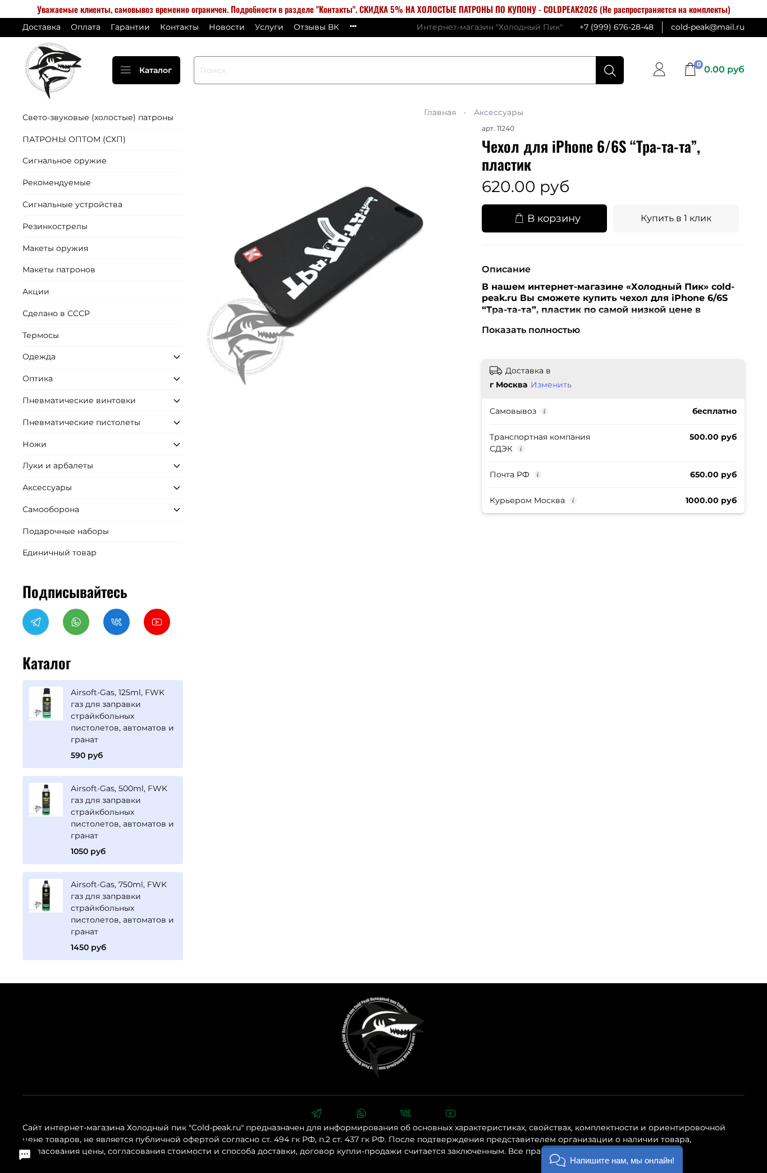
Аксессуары (498, 112)
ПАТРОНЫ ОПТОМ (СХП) (74, 139)
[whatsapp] (361, 1114)
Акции (35, 291)
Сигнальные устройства (72, 204)
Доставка (41, 27)
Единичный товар (59, 552)
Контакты (179, 27)
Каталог (155, 70)
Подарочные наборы (65, 531)
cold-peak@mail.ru (708, 27)
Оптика (37, 378)
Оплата (86, 27)
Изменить (551, 385)
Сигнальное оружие (64, 161)
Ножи (34, 444)
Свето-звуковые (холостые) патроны (98, 117)
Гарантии (130, 27)
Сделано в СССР (56, 313)
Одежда (39, 357)
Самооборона (50, 509)
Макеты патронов (58, 269)
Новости (227, 27)
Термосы (40, 335)
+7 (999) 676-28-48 (616, 27)
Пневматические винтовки (79, 400)
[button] (612, 1159)
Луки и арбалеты (57, 465)
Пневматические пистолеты (81, 422)
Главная (440, 112)
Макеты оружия (55, 248)
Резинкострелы (55, 226)
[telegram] (316, 1114)
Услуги (269, 27)
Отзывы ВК (316, 27)
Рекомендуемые (56, 182)
